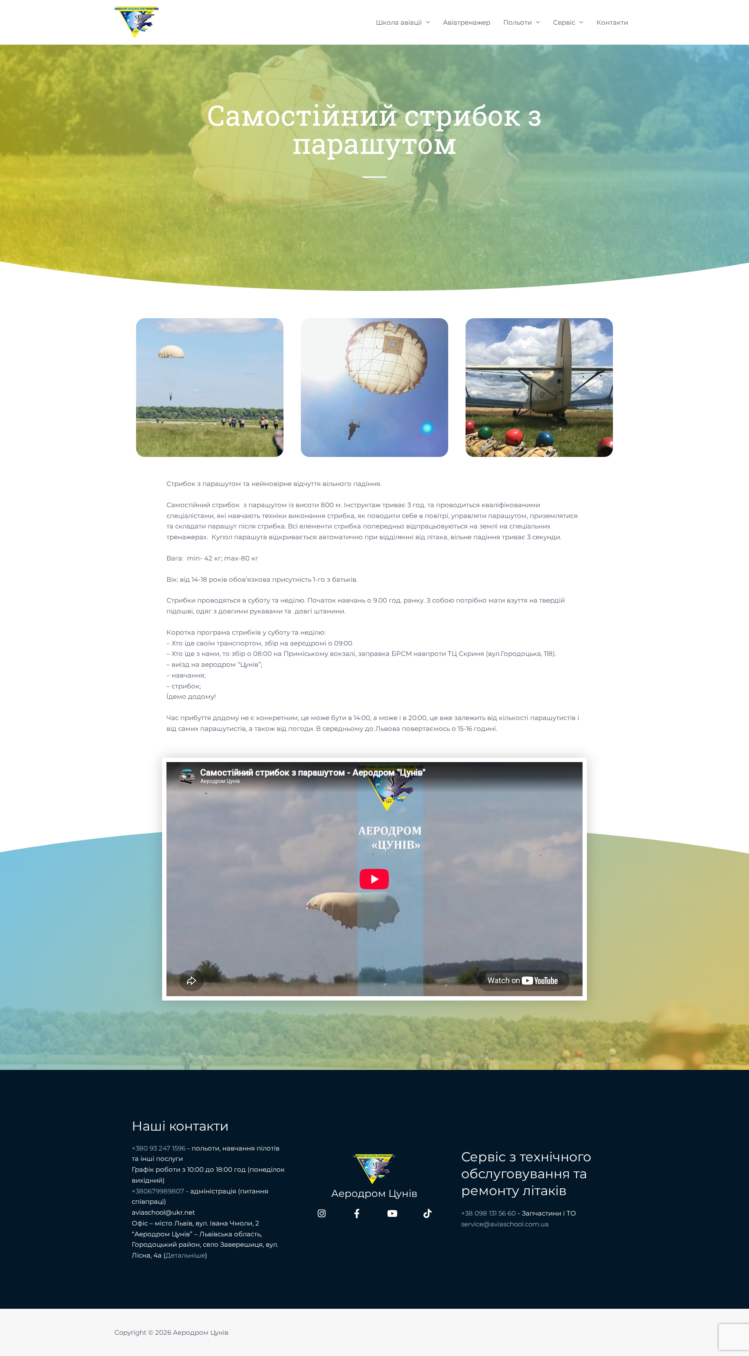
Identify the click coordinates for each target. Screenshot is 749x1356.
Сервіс (564, 22)
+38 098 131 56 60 (488, 1213)
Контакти (612, 22)
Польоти (517, 22)
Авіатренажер (466, 22)
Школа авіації (399, 22)
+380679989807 (158, 1191)
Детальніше (185, 1255)
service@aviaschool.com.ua (505, 1224)
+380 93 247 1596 (159, 1148)
